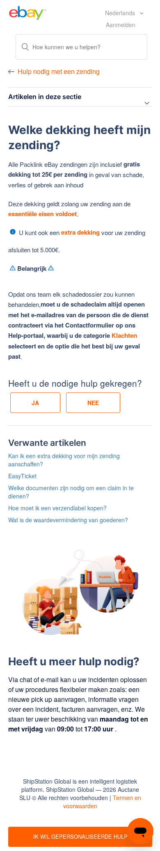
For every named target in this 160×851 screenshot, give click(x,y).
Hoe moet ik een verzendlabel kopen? (57, 508)
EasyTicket (22, 476)
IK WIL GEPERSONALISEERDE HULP (80, 836)
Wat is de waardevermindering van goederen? (68, 520)
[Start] (27, 12)
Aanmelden (120, 25)
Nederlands (121, 13)
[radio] (35, 402)
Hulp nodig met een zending (59, 71)
